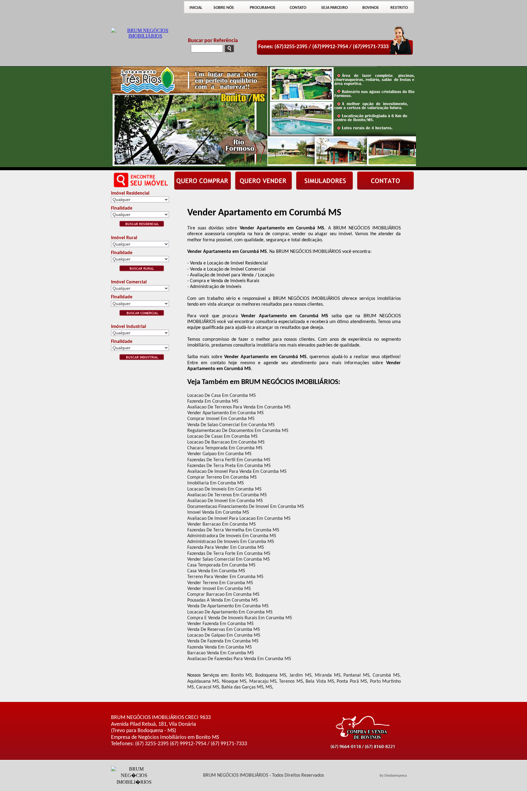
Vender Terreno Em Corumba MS (220, 583)
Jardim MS (300, 675)
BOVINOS (370, 7)
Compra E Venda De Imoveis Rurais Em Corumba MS (239, 618)
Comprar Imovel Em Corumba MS (220, 418)
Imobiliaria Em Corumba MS (215, 483)
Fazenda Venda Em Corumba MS (219, 647)
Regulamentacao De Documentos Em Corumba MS (237, 430)
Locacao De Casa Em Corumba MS (221, 395)
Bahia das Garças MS (242, 687)
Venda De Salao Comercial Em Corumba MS (230, 424)
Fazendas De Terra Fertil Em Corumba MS (228, 460)
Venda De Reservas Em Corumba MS (223, 629)
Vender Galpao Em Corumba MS (219, 453)
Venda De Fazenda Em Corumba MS (222, 641)
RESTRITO (399, 7)
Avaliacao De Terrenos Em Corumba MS (227, 495)
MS (269, 687)
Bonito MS (241, 675)
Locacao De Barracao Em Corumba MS (225, 442)
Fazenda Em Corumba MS (212, 401)
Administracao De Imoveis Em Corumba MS (230, 541)
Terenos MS (291, 681)
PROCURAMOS (262, 7)
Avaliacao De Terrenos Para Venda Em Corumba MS (238, 407)
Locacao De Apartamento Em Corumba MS (229, 612)
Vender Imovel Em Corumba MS (219, 588)
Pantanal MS (356, 675)
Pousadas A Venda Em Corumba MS (222, 600)
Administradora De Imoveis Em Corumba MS (231, 536)
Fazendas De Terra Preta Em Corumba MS (229, 465)
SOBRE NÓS (223, 7)
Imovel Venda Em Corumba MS (218, 512)
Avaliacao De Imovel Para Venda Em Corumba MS (236, 471)
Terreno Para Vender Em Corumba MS (225, 576)
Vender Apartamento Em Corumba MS (225, 413)
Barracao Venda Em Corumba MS (220, 653)
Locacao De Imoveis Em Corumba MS (224, 489)
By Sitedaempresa (393, 776)
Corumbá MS (386, 675)
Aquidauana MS (203, 681)
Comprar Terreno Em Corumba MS (221, 477)
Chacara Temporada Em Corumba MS (224, 448)
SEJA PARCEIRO (334, 7)
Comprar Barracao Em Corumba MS (223, 594)
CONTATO (298, 7)
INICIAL (195, 7)
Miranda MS (327, 675)
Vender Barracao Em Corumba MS (221, 524)
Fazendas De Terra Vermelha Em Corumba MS (233, 530)
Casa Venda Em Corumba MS (216, 571)
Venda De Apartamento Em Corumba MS (227, 606)
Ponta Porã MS (352, 681)
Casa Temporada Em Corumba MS (221, 565)
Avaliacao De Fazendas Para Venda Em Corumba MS (239, 658)
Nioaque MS (234, 681)
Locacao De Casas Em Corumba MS (222, 436)
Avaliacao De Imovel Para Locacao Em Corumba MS (238, 518)
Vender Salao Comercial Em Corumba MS (228, 559)
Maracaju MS (262, 681)
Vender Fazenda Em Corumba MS (220, 623)
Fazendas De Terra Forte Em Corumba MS (228, 553)
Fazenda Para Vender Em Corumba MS (225, 547)
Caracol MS (207, 687)
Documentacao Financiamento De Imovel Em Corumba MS (245, 506)
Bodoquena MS (270, 675)
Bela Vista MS (320, 681)
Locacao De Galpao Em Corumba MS (223, 635)
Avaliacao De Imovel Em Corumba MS (225, 500)
